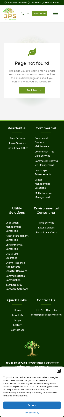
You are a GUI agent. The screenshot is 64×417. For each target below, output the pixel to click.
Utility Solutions (17, 210)
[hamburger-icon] (56, 13)
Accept (32, 405)
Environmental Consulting (46, 210)
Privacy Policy (32, 412)
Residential (17, 128)
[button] (59, 370)
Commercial (46, 128)
